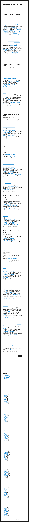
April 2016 (5, 434)
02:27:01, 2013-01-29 (12, 84)
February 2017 (6, 423)
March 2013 (5, 469)
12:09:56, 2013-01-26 (12, 289)
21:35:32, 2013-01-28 (13, 184)
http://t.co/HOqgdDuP (10, 258)
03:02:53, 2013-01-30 (10, 30)
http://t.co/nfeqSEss (6, 138)
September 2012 (6, 475)
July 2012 (5, 477)
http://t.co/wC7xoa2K (9, 205)
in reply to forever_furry (9, 33)
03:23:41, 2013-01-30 (10, 35)
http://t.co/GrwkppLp (10, 81)
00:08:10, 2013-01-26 (12, 240)
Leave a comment (14, 191)
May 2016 (5, 433)
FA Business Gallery (7, 376)
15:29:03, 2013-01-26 (18, 308)
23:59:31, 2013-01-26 (8, 349)
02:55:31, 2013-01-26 (11, 262)
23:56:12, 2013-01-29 (19, 107)
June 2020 (5, 385)
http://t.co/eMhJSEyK (6, 289)
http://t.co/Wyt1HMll (14, 139)
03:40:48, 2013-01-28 (13, 154)
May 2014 (5, 458)
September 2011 (6, 488)
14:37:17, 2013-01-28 (11, 167)
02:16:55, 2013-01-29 (16, 81)
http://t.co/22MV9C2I (6, 274)
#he (15, 137)
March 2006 (5, 514)
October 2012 (6, 474)
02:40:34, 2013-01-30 (6, 25)
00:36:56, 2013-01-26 (12, 250)
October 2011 (5, 487)
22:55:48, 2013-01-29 (13, 99)
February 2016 (6, 436)
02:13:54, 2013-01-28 (12, 132)
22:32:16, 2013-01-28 (11, 189)
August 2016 (5, 430)
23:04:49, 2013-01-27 (14, 218)
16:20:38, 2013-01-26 (8, 311)
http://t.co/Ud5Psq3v (13, 102)
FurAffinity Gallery (6, 377)
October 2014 (6, 453)
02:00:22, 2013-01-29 (13, 78)
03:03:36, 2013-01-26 (12, 274)
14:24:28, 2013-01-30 (12, 49)
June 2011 (5, 491)
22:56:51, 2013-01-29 (18, 102)
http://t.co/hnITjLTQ (6, 222)
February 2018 (6, 415)
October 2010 (6, 499)
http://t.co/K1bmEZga (7, 154)
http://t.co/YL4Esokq (6, 298)
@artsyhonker (5, 175)
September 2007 (6, 511)
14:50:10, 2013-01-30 (9, 54)
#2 (12, 224)
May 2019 (5, 399)
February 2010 (6, 508)
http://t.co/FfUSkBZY (6, 84)
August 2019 (5, 396)
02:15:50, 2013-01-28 (12, 135)
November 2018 (6, 405)
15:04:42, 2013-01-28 (12, 168)
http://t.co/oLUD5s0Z (9, 334)
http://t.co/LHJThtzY (6, 243)
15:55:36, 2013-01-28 (11, 171)
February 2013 (6, 470)
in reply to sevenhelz (7, 99)
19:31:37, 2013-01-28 (11, 173)
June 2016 (5, 432)
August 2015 (5, 442)
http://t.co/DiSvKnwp (6, 240)
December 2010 (6, 497)
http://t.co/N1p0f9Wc (6, 250)
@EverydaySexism (5, 95)
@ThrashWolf (5, 85)
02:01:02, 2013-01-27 (12, 202)
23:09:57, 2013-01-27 (12, 222)
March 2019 (5, 401)
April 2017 (5, 421)
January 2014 (5, 462)
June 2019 (5, 398)
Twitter (8, 191)
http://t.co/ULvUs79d (6, 132)
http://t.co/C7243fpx (6, 171)
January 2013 (5, 471)
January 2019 (5, 403)
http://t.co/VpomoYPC (6, 331)
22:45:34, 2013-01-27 (15, 205)
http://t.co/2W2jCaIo (8, 218)
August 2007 (5, 512)
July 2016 (5, 431)
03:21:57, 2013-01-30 (15, 33)
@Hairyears (4, 47)
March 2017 (5, 422)
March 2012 (5, 481)
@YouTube (7, 139)
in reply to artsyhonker (14, 177)
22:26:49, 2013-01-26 (12, 331)
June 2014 (5, 457)
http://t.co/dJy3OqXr (6, 224)
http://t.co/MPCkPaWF (8, 219)
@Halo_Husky (5, 185)
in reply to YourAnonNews (12, 105)
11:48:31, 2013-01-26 (12, 280)
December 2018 (6, 404)
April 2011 (5, 493)
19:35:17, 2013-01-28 (18, 174)
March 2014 (5, 460)
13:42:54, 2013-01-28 (12, 156)
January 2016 (5, 437)
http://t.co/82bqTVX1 (6, 135)
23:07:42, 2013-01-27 (14, 219)
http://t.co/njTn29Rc (6, 262)
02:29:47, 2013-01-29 (9, 86)
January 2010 (6, 509)
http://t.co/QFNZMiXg (17, 42)
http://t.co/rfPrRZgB (14, 345)
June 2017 (5, 419)
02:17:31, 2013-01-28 (11, 138)
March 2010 (5, 507)
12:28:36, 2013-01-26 (5, 295)
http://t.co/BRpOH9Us (6, 280)
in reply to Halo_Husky (8, 186)
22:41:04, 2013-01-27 (11, 204)
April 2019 (5, 400)
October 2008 (6, 510)
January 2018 (6, 416)
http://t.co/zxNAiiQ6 (6, 208)
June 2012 (5, 478)
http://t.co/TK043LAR (6, 130)
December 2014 (6, 451)
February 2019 (6, 402)
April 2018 (5, 413)
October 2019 (6, 394)
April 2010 (5, 506)
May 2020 (5, 386)
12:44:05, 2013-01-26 (11, 300)
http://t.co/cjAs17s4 (5, 271)
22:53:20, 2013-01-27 (11, 208)
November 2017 (6, 418)
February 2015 (6, 449)
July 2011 (5, 490)
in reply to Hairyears (6, 49)
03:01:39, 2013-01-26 (11, 271)
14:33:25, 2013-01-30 (16, 52)
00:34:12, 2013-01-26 (12, 243)
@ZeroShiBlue (5, 44)
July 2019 (5, 397)
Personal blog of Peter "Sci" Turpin (12, 4)
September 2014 (6, 454)
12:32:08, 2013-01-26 (12, 298)
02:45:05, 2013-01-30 (14, 27)
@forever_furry (5, 31)
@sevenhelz (5, 97)
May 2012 (5, 479)
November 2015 (6, 439)
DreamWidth (6, 363)
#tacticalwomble (5, 317)
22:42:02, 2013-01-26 (15, 334)
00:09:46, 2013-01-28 (12, 121)
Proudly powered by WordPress (16, 519)
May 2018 (5, 412)
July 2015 (5, 443)
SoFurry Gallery (6, 378)
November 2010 (6, 498)
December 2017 (6, 417)
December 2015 (6, 438)
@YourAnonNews (5, 28)
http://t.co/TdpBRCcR (8, 69)
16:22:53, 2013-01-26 (11, 317)
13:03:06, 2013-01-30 (6, 43)
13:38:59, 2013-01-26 (5, 306)
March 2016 (5, 435)
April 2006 (5, 513)
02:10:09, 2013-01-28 (12, 127)
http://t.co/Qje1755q (6, 189)
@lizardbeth (14, 223)
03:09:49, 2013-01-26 (6, 277)
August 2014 (5, 455)
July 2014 (5, 456)
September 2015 (6, 441)
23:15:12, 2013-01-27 (15, 224)
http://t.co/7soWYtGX (6, 167)
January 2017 (5, 424)
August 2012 (5, 476)
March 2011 (5, 494)
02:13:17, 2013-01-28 (12, 130)
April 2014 (5, 459)
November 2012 (6, 473)
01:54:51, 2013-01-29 (14, 69)
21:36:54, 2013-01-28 (15, 186)
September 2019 (6, 395)
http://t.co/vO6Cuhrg (7, 78)
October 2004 (6, 515)
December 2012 (6, 472)
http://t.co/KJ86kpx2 (18, 24)
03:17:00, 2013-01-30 (17, 31)
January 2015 (5, 450)
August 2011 (5, 489)
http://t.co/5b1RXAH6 (8, 27)
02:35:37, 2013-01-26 (16, 258)
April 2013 (5, 468)
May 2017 (5, 420)
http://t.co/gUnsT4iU (6, 121)
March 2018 (5, 414)
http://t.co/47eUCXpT (14, 158)
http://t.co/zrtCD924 (6, 238)
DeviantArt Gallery (6, 375)
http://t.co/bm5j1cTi (6, 204)
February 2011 (6, 495)
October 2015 (5, 440)
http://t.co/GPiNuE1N (6, 127)
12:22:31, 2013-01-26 (11, 292)
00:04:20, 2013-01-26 (12, 238)
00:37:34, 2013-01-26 (15, 251)
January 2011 (5, 496)
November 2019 (6, 393)
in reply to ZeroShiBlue (13, 45)
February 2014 (6, 461)
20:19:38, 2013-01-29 (13, 96)
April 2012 (5, 480)
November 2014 (6, 452)
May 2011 (5, 492)
